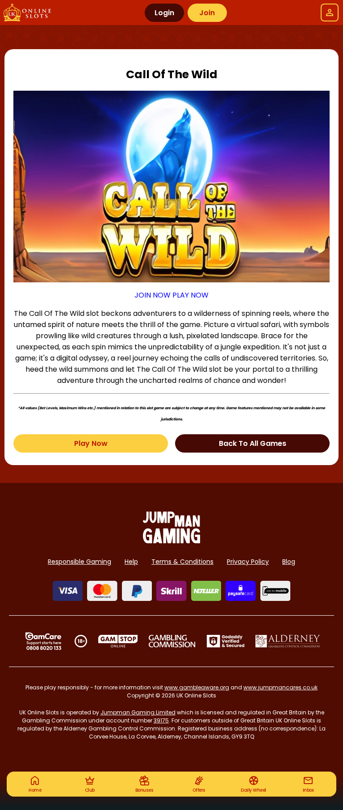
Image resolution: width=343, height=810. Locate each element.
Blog (288, 561)
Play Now (91, 443)
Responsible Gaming (79, 561)
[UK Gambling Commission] (172, 641)
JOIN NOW (152, 295)
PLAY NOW (190, 295)
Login (164, 13)
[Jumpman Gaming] (171, 541)
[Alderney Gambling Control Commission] (287, 641)
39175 (161, 720)
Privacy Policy (248, 561)
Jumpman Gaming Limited (138, 712)
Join (207, 13)
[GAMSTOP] (118, 641)
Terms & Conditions (182, 561)
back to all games (252, 443)
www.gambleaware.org (196, 687)
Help (131, 561)
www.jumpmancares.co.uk (280, 687)
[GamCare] (43, 641)
